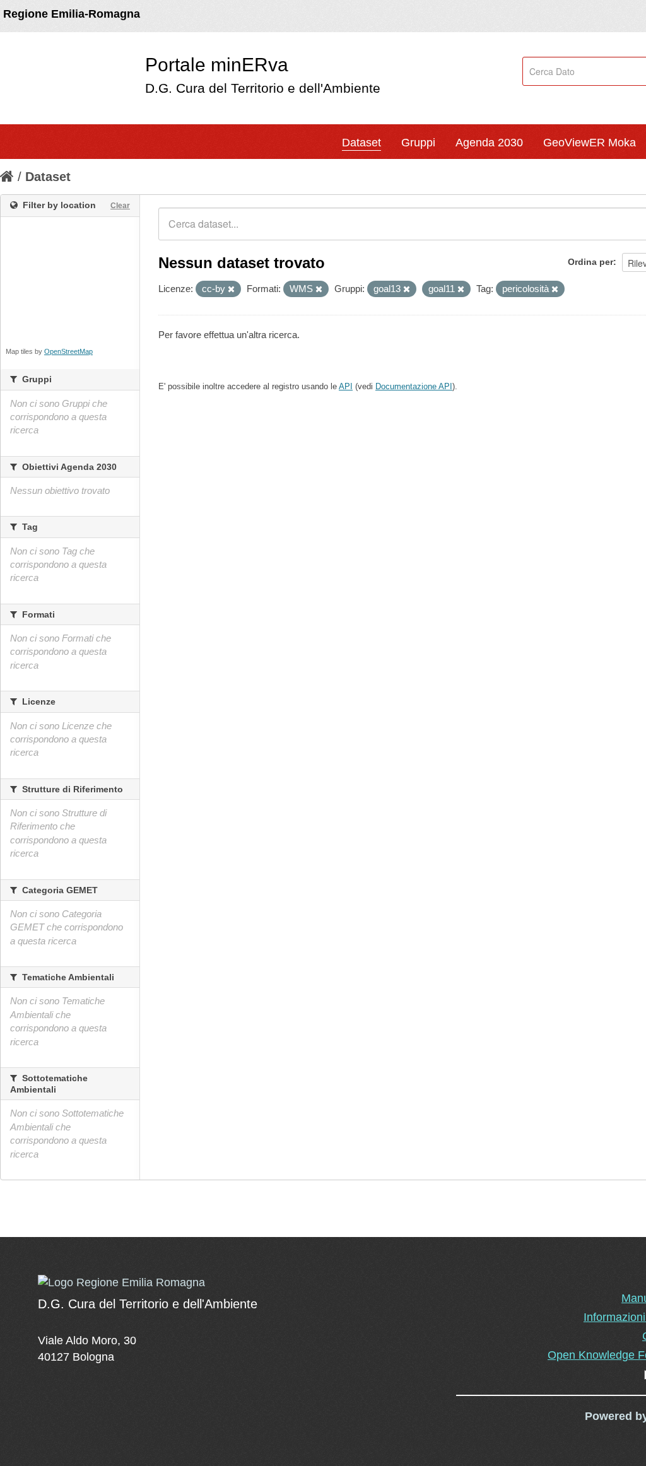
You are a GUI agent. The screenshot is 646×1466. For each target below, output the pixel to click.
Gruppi (418, 142)
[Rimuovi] (231, 289)
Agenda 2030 (489, 142)
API (346, 386)
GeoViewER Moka (589, 142)
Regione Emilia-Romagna (71, 14)
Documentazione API (413, 386)
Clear (120, 205)
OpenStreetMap (68, 351)
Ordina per (590, 262)
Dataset (361, 142)
